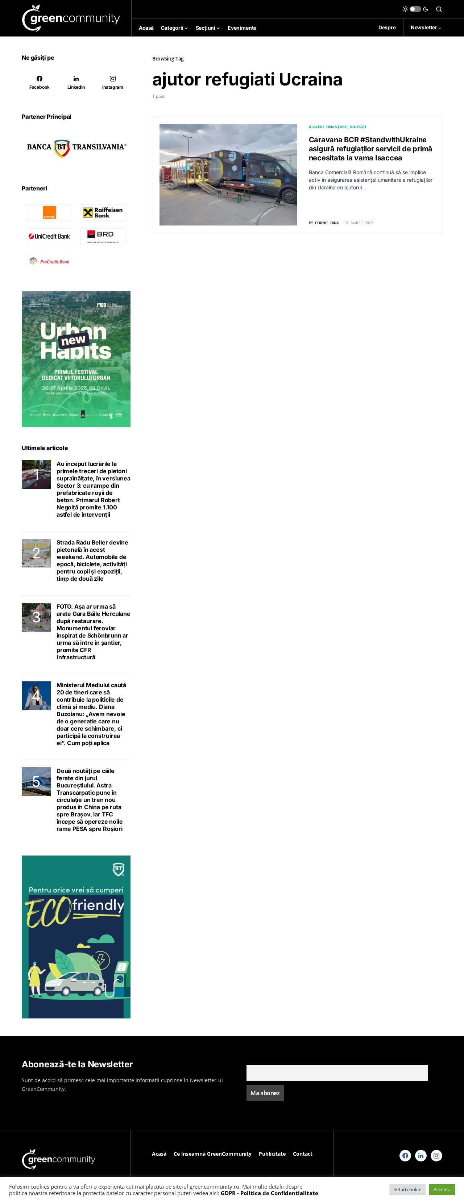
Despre (387, 27)
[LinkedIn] (421, 1155)
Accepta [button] (442, 1189)
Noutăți (357, 126)
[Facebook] (405, 1155)
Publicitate (272, 1153)
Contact (302, 1153)
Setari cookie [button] (407, 1189)
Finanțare (336, 126)
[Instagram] (436, 1155)
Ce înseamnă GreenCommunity (213, 1153)
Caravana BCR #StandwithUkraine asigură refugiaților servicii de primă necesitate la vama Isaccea (371, 148)
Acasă (159, 1153)
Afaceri (316, 126)
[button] (415, 9)
